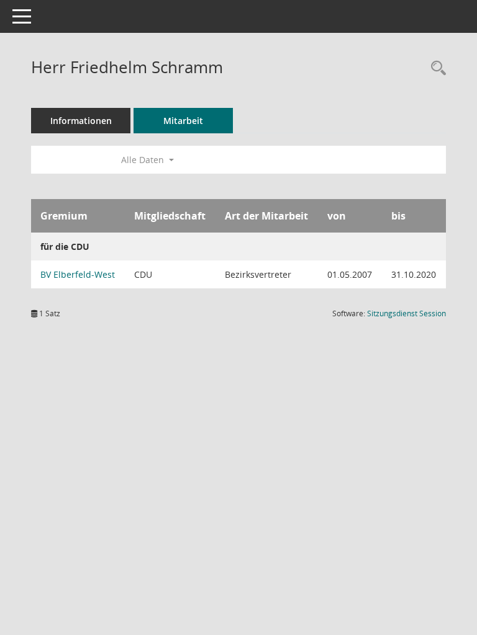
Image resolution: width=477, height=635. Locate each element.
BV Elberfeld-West (77, 274)
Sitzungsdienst (406, 313)
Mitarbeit (183, 121)
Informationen (81, 121)
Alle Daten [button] (143, 160)
